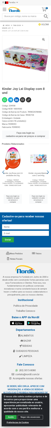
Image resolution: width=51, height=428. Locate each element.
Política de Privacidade (25, 305)
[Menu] (4, 9)
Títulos (38, 253)
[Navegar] (3, 172)
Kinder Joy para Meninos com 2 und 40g (38, 174)
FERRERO (12, 124)
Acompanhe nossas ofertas (27, 378)
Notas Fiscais (16, 259)
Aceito (11, 417)
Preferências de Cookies (18, 422)
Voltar (45, 24)
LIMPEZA (27, 356)
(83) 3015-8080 (27, 370)
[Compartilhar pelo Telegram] (10, 99)
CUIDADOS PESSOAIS (27, 351)
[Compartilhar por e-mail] (22, 99)
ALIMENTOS (27, 335)
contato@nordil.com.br (27, 374)
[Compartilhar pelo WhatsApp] (4, 99)
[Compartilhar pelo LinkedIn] (16, 99)
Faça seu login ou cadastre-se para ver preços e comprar (25, 134)
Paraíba (12, 2)
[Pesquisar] (46, 16)
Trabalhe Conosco (25, 311)
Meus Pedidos (16, 253)
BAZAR (27, 340)
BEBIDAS (27, 346)
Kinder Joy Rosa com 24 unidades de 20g (13, 174)
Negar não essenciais (30, 417)
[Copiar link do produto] (28, 99)
